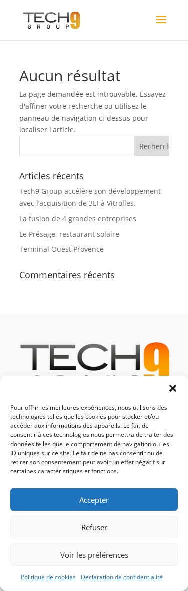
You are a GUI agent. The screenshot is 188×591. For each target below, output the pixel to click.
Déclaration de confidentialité (122, 577)
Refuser (94, 527)
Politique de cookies (48, 577)
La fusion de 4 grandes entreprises (77, 218)
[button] (173, 388)
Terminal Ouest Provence (61, 249)
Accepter (94, 500)
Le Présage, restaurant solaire (69, 234)
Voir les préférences (94, 555)
